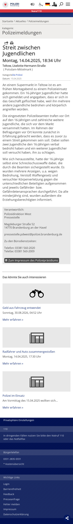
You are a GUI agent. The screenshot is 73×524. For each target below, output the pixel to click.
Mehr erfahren (12, 319)
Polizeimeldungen (39, 21)
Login (6, 484)
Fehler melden (11, 504)
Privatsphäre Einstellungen (18, 420)
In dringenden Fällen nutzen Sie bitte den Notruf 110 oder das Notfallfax (33, 437)
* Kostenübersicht (13, 464)
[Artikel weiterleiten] (5, 42)
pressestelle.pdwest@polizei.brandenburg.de (33, 234)
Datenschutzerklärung (16, 514)
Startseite (7, 21)
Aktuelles (21, 21)
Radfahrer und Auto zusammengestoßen (29, 351)
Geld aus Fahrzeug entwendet (22, 307)
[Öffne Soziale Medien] (67, 518)
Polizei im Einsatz (14, 395)
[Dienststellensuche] (32, 4)
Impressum (9, 509)
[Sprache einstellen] (47, 4)
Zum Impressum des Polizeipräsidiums (33, 260)
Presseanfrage (11, 499)
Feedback (8, 494)
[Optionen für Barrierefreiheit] (40, 4)
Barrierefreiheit (12, 489)
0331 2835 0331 (12, 459)
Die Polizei (17, 74)
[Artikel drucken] (11, 42)
